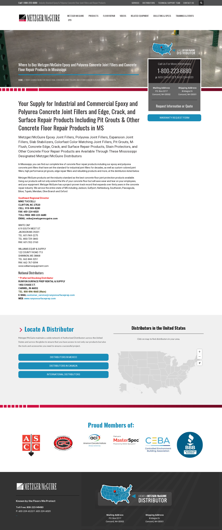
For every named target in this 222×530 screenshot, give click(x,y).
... (16, 515)
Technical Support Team (169, 2)
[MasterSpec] (126, 440)
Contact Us (188, 2)
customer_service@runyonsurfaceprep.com (51, 295)
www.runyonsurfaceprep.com (40, 298)
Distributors (149, 2)
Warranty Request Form (174, 117)
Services (135, 2)
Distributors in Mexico (63, 357)
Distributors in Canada (64, 365)
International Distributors (63, 374)
